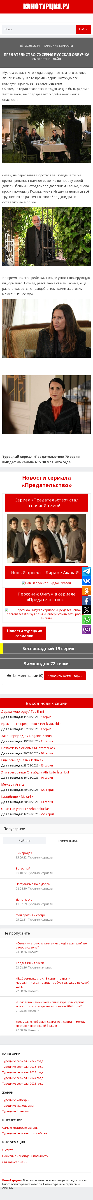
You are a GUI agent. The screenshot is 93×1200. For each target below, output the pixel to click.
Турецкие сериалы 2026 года (22, 1067)
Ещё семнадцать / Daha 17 (22, 760)
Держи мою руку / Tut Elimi (22, 711)
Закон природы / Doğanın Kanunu (27, 735)
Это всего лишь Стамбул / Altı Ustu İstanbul (35, 772)
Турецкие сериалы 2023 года (22, 1083)
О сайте (8, 1150)
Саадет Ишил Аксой (30, 963)
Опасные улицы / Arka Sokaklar (25, 808)
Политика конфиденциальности (25, 1156)
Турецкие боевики (15, 1111)
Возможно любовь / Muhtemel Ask (28, 748)
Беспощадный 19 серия (48, 648)
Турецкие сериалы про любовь (24, 1133)
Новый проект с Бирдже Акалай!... (46, 572)
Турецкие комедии (15, 1100)
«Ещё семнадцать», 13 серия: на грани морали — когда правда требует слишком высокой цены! (53, 982)
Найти (83, 29)
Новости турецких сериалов (24, 633)
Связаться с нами (14, 1162)
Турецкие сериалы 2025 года (22, 1072)
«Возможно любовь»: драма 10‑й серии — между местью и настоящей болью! (50, 1024)
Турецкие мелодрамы (18, 1105)
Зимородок (24, 853)
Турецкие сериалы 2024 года (22, 1078)
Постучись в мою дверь (33, 884)
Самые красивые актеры (20, 1128)
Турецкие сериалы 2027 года (22, 1061)
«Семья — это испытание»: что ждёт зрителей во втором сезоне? (51, 945)
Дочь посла (24, 899)
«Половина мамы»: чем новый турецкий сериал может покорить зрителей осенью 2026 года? (50, 1004)
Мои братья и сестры (31, 915)
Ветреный (23, 868)
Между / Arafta (13, 784)
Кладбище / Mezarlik (17, 796)
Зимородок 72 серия (47, 663)
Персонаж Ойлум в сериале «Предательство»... (47, 596)
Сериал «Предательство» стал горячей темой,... (47, 502)
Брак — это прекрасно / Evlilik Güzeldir (31, 723)
